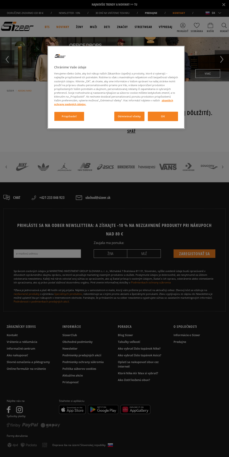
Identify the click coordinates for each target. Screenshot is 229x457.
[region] (116, 87)
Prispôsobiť (69, 116)
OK (163, 116)
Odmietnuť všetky (129, 116)
